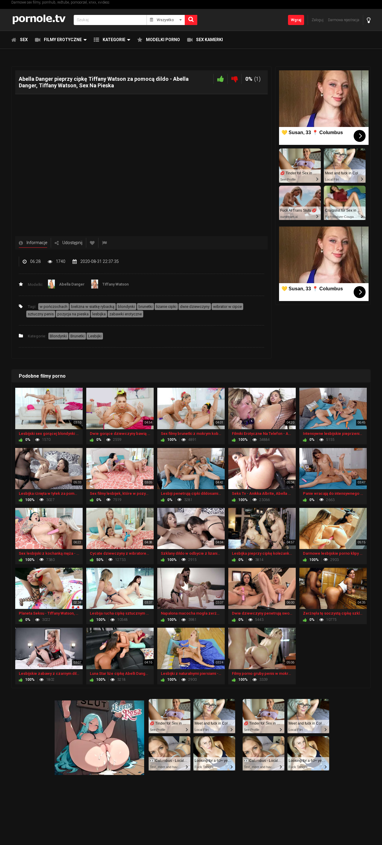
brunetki (145, 306)
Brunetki (77, 336)
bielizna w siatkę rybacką (92, 306)
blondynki (126, 306)
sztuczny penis (41, 314)
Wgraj (296, 20)
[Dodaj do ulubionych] (92, 243)
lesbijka (99, 314)
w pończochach (53, 306)
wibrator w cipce (227, 306)
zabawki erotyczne (125, 314)
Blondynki (58, 336)
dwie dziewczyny (195, 306)
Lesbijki (94, 336)
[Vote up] (220, 79)
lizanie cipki (166, 306)
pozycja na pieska (73, 314)
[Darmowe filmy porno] (40, 20)
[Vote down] (234, 79)
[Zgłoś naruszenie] (104, 243)
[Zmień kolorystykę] (369, 20)
